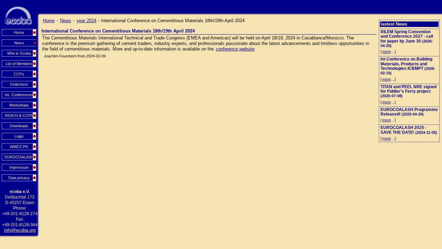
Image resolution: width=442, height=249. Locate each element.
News (65, 20)
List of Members (19, 64)
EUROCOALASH (18, 157)
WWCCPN (19, 147)
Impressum (18, 167)
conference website (235, 49)
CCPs (19, 74)
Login (19, 136)
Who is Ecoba (18, 53)
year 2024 (86, 20)
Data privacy (19, 178)
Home (19, 32)
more (386, 51)
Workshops (19, 105)
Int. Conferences (19, 95)
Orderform (19, 84)
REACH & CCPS (19, 115)
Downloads (19, 126)
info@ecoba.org (20, 230)
